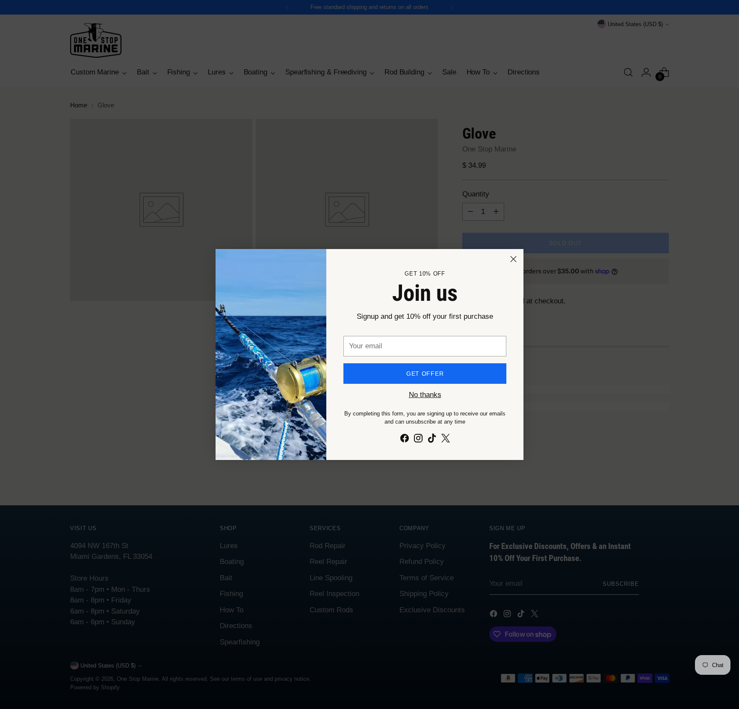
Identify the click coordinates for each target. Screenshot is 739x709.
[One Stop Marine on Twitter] (445, 440)
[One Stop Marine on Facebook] (404, 440)
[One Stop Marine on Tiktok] (432, 440)
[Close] (513, 259)
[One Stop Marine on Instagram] (418, 440)
